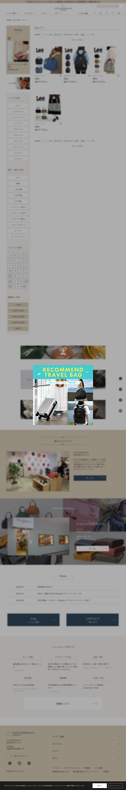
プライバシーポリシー (115, 785)
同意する (99, 785)
